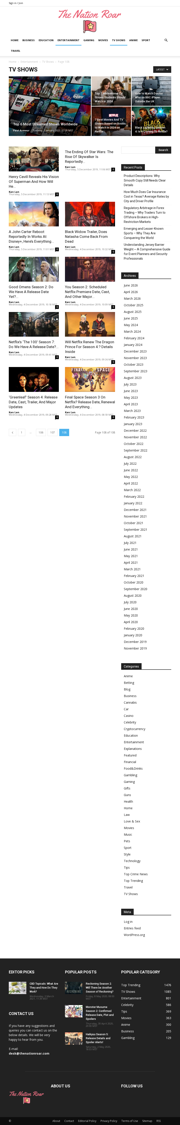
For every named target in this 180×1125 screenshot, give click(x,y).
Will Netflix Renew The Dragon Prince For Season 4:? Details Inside (89, 347)
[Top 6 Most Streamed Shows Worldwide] (50, 112)
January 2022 (133, 503)
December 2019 (135, 642)
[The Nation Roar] (90, 21)
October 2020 (133, 582)
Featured (130, 755)
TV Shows (118, 40)
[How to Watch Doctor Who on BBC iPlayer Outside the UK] (151, 91)
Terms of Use (129, 1121)
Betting (129, 683)
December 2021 (135, 510)
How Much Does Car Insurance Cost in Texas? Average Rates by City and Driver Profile (146, 196)
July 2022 (130, 463)
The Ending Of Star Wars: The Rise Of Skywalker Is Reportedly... (89, 157)
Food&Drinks (133, 768)
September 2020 (135, 589)
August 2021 (133, 536)
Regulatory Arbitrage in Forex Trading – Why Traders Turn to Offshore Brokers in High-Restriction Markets (145, 215)
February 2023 (134, 417)
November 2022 (135, 437)
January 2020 (133, 635)
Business (28, 40)
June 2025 (131, 318)
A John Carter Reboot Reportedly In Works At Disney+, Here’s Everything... (31, 236)
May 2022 (131, 477)
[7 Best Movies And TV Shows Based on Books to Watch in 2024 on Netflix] (111, 121)
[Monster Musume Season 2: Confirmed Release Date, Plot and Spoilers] (74, 1011)
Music (128, 834)
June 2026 (131, 285)
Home (14, 40)
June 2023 (131, 391)
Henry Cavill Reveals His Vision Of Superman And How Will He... (34, 181)
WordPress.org (134, 935)
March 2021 (132, 569)
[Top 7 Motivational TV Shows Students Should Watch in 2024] (111, 91)
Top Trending (133, 881)
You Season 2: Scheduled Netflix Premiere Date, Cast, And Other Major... (87, 292)
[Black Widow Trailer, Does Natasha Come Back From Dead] (90, 214)
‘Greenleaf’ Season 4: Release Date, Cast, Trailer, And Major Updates (33, 402)
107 (52, 432)
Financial (130, 762)
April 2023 (131, 404)
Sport (146, 40)
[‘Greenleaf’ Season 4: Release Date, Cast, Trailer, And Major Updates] (34, 379)
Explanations (133, 749)
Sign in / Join (16, 3)
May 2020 (131, 615)
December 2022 (135, 430)
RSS (159, 1121)
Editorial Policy (87, 1121)
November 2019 (135, 648)
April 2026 (131, 292)
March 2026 (132, 298)
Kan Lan (14, 191)
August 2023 (133, 378)
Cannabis (130, 702)
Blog (127, 689)
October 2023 (133, 364)
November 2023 (135, 358)
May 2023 (131, 397)
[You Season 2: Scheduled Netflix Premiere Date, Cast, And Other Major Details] (90, 269)
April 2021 (131, 562)
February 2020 (134, 628)
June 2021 (131, 549)
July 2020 (130, 602)
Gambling (130, 775)
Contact (69, 1121)
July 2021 (130, 543)
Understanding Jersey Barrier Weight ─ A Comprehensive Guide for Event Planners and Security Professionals (147, 251)
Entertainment (68, 40)
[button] (166, 40)
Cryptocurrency (134, 729)
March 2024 (132, 331)
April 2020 (131, 622)
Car (126, 709)
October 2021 (133, 523)
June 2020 (131, 609)
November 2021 (135, 516)
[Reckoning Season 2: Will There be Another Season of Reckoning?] (74, 988)
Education (46, 40)
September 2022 (135, 450)
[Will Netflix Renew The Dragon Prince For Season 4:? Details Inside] (90, 324)
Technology (132, 861)
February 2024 (134, 338)
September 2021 (135, 529)
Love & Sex (132, 821)
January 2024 (133, 345)
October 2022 (133, 444)
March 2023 (132, 411)
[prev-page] (12, 432)
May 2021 (131, 556)
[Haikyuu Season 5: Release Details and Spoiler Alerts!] (74, 1038)
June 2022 (131, 470)
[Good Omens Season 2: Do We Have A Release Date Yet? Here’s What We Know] (34, 269)
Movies (103, 40)
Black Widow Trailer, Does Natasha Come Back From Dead (86, 236)
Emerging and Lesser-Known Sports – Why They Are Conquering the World (144, 233)
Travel (15, 50)
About (56, 1121)
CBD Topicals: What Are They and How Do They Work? (44, 987)
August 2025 (133, 312)
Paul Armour (21, 130)
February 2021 (134, 576)
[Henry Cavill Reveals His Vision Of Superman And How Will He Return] (34, 159)
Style (127, 854)
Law (127, 815)
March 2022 (132, 490)
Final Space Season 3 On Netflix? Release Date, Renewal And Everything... (90, 402)
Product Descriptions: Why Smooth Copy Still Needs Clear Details (145, 180)
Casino (128, 716)
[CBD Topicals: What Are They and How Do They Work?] (17, 988)
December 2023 (135, 351)
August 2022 (133, 457)
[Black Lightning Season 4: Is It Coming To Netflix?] (151, 121)
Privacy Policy (109, 1121)
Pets (127, 841)
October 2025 (133, 305)
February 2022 (134, 496)
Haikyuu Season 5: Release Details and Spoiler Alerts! (98, 1038)
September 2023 (135, 371)
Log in (128, 921)
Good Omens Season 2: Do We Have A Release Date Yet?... (31, 292)
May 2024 (131, 325)
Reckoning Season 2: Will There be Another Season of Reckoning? (99, 987)
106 (41, 432)
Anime (133, 40)
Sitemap (147, 1121)
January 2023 (133, 424)
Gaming (88, 40)
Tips (127, 867)
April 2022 (131, 483)
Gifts (127, 788)
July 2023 (130, 384)
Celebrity (130, 722)
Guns (127, 795)
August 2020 (133, 595)
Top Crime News (136, 874)
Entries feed (132, 928)
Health (128, 801)
